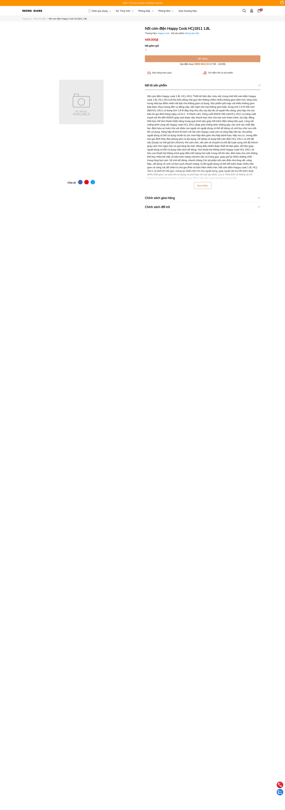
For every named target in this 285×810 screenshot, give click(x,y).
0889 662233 (202, 63)
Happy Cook (164, 33)
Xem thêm (202, 185)
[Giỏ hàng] (259, 10)
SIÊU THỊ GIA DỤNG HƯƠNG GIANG (143, 2)
